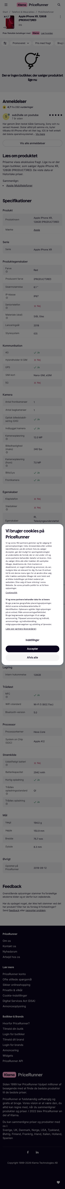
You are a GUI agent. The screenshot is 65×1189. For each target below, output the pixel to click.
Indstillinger (32, 640)
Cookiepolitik (11, 593)
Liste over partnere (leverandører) (21, 629)
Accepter (32, 648)
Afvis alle (32, 657)
